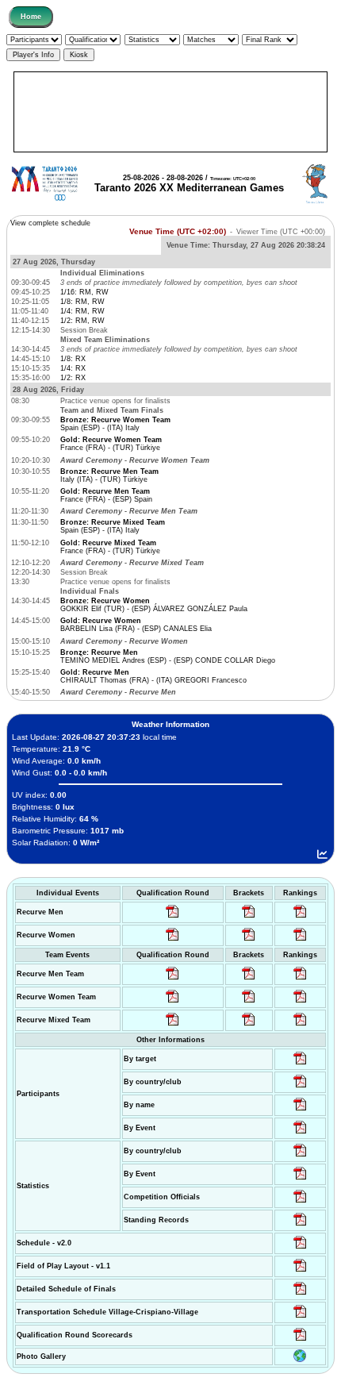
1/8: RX (73, 359)
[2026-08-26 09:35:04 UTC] (172, 979)
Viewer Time (280, 231)
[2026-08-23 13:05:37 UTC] (300, 1064)
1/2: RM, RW (82, 321)
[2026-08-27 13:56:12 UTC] (300, 1295)
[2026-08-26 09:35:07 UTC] (172, 1002)
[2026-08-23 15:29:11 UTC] (300, 1225)
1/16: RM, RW (84, 292)
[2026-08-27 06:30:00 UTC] (300, 1249)
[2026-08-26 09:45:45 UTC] (300, 1341)
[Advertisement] (171, 112)
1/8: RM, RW (82, 302)
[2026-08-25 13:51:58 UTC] (300, 1318)
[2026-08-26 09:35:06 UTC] (172, 1025)
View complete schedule (50, 223)
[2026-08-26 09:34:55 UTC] (172, 918)
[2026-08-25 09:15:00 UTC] (300, 1272)
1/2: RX (73, 378)
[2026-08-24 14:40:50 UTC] (300, 1087)
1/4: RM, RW (82, 311)
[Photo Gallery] (299, 1360)
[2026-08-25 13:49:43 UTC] (300, 1202)
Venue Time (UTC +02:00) (177, 231)
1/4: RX (73, 368)
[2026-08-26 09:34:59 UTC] (172, 941)
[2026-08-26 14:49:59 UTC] (248, 1002)
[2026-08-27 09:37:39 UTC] (248, 941)
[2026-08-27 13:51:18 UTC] (248, 1025)
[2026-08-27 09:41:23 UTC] (248, 918)
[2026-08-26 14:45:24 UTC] (248, 979)
